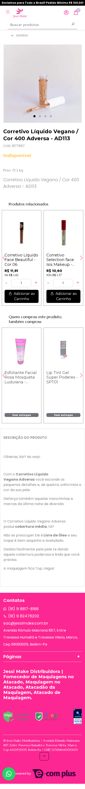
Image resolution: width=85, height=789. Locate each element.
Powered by (22, 774)
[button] (66, 13)
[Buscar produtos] (73, 24)
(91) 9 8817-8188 (23, 608)
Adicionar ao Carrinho (24, 296)
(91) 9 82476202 (23, 616)
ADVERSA (22, 35)
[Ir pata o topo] (44, 756)
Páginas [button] (12, 657)
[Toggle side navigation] (8, 12)
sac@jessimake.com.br (25, 623)
